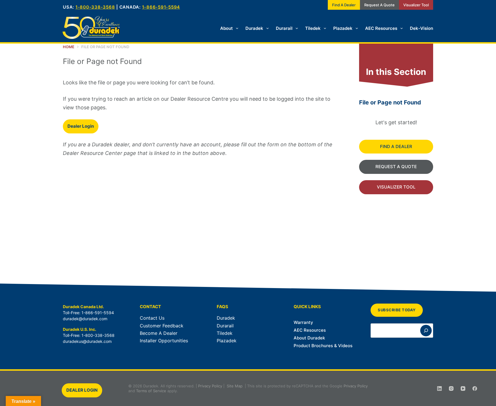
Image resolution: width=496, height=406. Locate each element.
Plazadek (342, 28)
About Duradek (309, 338)
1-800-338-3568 (95, 7)
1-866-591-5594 (161, 7)
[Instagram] (451, 388)
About (226, 28)
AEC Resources (381, 28)
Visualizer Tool (416, 5)
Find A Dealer (344, 5)
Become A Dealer (158, 333)
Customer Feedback (161, 326)
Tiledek (313, 28)
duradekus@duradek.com (87, 341)
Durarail (284, 28)
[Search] (426, 330)
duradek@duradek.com (85, 318)
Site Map (235, 386)
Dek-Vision (421, 28)
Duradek (254, 28)
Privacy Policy (210, 386)
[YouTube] (463, 388)
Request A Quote (379, 5)
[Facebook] (474, 388)
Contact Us (152, 318)
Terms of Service (151, 390)
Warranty (303, 322)
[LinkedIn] (439, 388)
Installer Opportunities (164, 340)
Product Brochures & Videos (323, 345)
